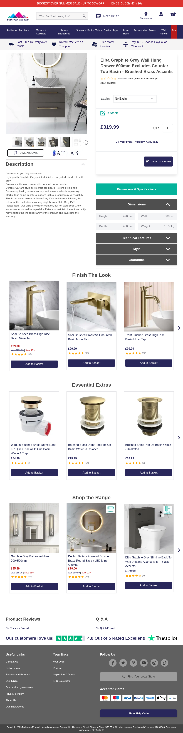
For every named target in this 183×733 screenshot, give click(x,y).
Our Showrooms (15, 706)
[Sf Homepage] (18, 16)
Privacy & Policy (15, 693)
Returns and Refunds (18, 674)
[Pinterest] (133, 663)
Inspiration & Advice (64, 674)
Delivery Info (13, 668)
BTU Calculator (61, 680)
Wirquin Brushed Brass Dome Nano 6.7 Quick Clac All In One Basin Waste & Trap (33, 449)
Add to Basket (34, 364)
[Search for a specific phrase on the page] (84, 16)
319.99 (109, 127)
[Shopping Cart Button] (173, 14)
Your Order (59, 661)
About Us (11, 700)
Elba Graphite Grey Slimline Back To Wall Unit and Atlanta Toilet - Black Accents (148, 562)
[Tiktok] (164, 663)
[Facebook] (113, 663)
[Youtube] (144, 663)
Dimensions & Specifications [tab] (136, 189)
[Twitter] (123, 663)
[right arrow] (86, 142)
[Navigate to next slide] (179, 327)
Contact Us (12, 661)
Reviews (57, 668)
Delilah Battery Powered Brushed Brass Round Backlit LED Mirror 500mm (89, 560)
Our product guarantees (19, 687)
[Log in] (161, 14)
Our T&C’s (12, 680)
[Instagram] (154, 663)
